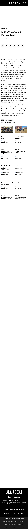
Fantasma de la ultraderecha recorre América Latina (6, 153)
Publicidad (16, 524)
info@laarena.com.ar (19, 509)
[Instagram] (14, 513)
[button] (7, 45)
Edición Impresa (9, 120)
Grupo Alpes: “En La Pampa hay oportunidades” (6, 168)
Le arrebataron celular (20, 182)
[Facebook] (10, 513)
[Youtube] (22, 513)
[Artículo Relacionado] (7, 129)
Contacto (21, 524)
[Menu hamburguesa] (2, 3)
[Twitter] (18, 513)
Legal (6, 524)
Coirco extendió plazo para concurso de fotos (20, 199)
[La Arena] (14, 3)
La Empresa (10, 524)
